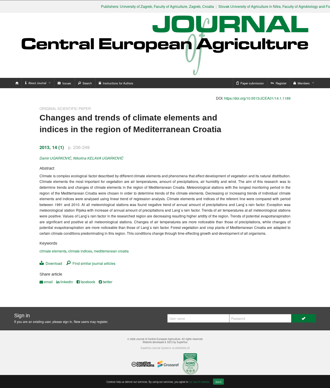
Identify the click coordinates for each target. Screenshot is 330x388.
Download (53, 263)
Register (280, 83)
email (48, 281)
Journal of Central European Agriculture (158, 339)
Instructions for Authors (117, 83)
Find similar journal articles (93, 263)
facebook (87, 281)
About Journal (36, 83)
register (102, 321)
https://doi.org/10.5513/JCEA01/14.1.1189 (257, 98)
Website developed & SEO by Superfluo (165, 342)
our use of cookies (199, 382)
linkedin (66, 281)
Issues (66, 83)
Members (303, 83)
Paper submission (251, 83)
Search (86, 83)
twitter (107, 281)
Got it (218, 382)
